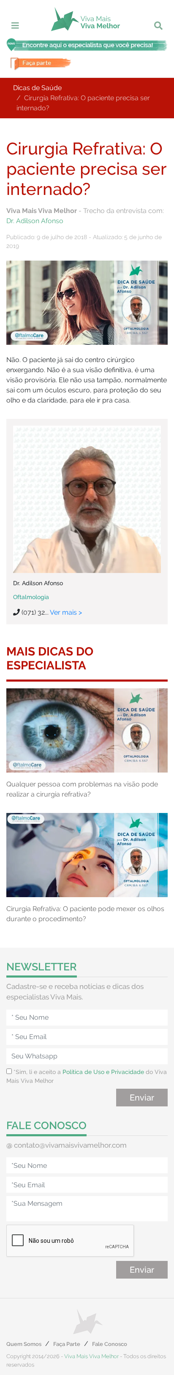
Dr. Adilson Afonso (34, 221)
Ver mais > (66, 612)
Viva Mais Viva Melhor (91, 1356)
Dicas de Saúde (37, 88)
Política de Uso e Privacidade (103, 1072)
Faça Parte (66, 1344)
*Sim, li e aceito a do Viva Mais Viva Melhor (86, 1076)
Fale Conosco (109, 1344)
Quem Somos (23, 1344)
